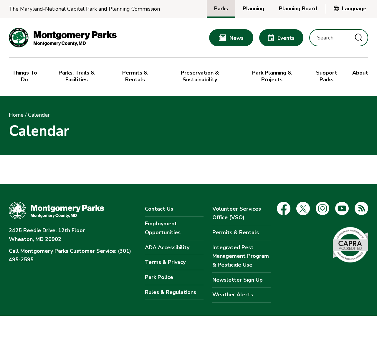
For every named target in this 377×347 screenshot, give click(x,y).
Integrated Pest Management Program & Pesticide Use (240, 256)
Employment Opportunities (163, 228)
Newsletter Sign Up (237, 279)
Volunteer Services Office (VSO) (236, 213)
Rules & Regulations (170, 292)
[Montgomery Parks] (63, 38)
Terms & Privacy (165, 262)
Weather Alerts (232, 294)
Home (16, 114)
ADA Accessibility (167, 247)
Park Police (159, 277)
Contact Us (159, 208)
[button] (26, 77)
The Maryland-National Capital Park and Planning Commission (84, 9)
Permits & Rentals (235, 232)
